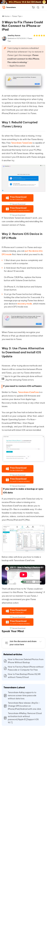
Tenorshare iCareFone (28, 392)
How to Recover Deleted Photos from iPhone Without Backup (26, 661)
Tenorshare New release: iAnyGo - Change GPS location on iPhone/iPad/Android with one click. (24, 706)
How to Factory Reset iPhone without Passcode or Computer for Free (26, 668)
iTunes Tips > (17, 16)
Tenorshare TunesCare (21, 143)
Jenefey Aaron (13, 35)
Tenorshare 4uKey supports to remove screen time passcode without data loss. (22, 695)
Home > (7, 16)
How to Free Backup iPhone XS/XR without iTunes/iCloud (24, 675)
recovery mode (24, 303)
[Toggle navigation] (42, 7)
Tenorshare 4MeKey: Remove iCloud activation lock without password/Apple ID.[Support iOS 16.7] (25, 718)
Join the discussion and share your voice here (23, 643)
